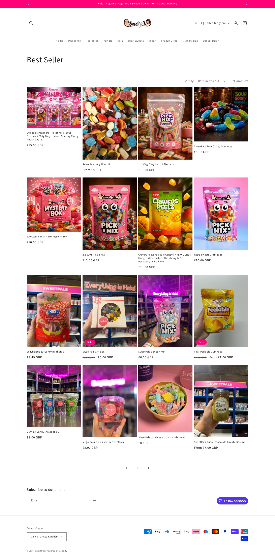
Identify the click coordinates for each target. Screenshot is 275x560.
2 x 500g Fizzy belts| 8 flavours (156, 164)
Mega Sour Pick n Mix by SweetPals (103, 442)
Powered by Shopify (57, 550)
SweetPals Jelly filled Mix (97, 164)
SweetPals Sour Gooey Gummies (213, 146)
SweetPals (40, 550)
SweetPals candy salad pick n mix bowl (161, 437)
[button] (31, 23)
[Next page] (148, 468)
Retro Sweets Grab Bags (208, 254)
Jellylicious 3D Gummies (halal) (45, 351)
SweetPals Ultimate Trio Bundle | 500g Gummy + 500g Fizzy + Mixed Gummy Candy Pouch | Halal (53, 136)
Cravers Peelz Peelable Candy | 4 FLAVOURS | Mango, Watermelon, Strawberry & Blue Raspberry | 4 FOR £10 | (164, 258)
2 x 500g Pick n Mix (94, 254)
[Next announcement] (246, 4)
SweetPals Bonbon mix (151, 351)
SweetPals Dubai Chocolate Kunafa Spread (219, 442)
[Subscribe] (94, 500)
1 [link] (126, 468)
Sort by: (189, 81)
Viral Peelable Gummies (208, 351)
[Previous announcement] (28, 4)
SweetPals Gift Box (94, 351)
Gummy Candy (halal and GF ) (45, 431)
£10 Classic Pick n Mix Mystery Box (47, 236)
